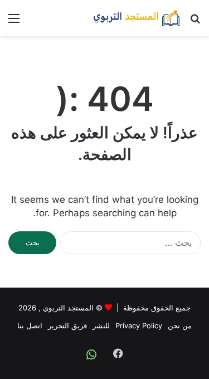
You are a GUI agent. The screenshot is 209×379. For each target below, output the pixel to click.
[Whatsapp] (91, 354)
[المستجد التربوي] (136, 18)
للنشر (101, 325)
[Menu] (14, 22)
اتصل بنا (29, 325)
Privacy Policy (138, 325)
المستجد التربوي (68, 307)
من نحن (180, 325)
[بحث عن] (195, 22)
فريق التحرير (67, 325)
